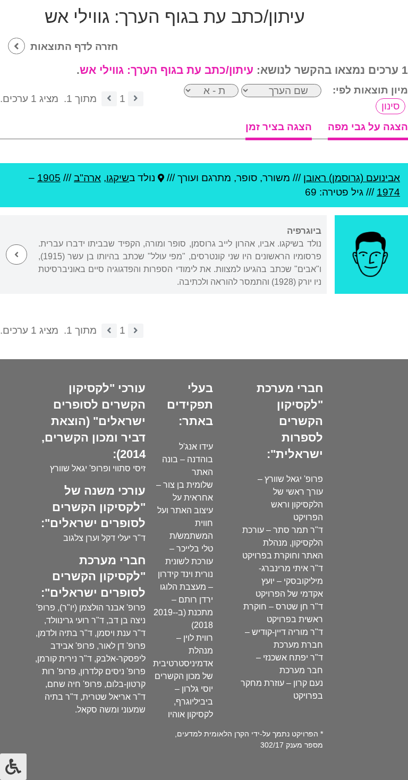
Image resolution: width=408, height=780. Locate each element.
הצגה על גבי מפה (368, 126)
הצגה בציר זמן (278, 126)
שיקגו (117, 177)
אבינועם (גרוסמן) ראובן (351, 177)
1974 (388, 192)
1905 (49, 177)
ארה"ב (87, 177)
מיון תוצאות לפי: (370, 90)
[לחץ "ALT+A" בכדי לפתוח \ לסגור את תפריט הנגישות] (13, 766)
